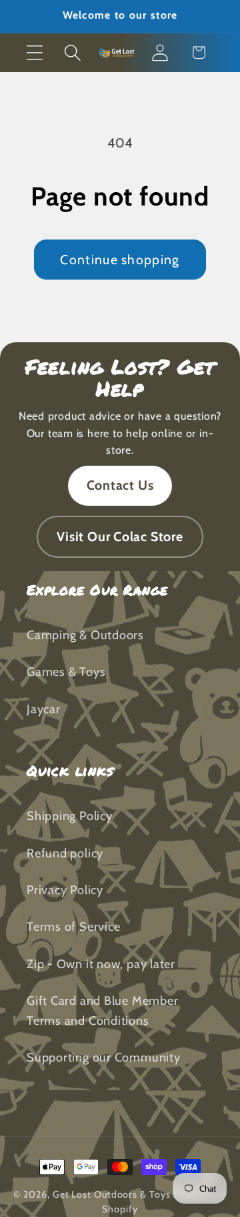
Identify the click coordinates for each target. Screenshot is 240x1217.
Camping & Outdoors (85, 635)
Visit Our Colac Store (120, 536)
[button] (34, 52)
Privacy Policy (65, 889)
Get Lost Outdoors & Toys (112, 1194)
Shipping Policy (70, 815)
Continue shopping (119, 260)
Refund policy (65, 853)
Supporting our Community (104, 1057)
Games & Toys (66, 671)
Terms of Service (73, 926)
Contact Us (120, 485)
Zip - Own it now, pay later (101, 963)
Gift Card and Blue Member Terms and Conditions (103, 1010)
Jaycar (44, 709)
